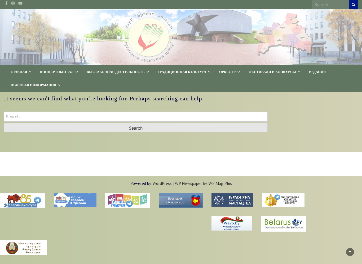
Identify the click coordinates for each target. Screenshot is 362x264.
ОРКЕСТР (227, 72)
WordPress (162, 183)
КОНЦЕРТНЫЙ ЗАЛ (57, 72)
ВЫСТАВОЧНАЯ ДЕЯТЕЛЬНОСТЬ (116, 72)
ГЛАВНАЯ (19, 72)
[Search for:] (330, 4)
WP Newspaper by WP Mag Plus (203, 183)
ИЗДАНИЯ (317, 72)
